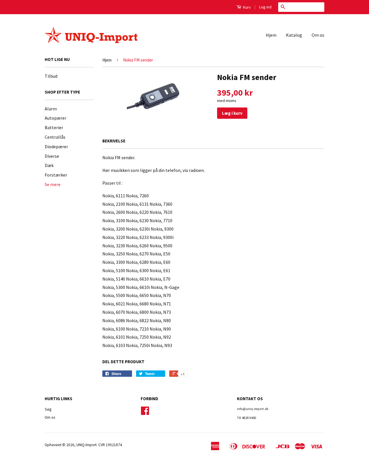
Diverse (52, 156)
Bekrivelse (113, 141)
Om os (318, 35)
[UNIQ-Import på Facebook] (145, 412)
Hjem (271, 35)
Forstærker (56, 175)
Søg (48, 409)
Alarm (51, 109)
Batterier (54, 127)
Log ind (265, 7)
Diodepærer (56, 146)
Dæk (49, 165)
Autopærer (55, 118)
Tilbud (51, 76)
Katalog (294, 35)
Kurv (246, 7)
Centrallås (55, 137)
